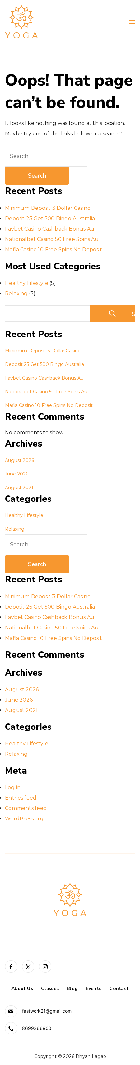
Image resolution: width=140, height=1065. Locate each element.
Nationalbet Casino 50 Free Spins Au (52, 239)
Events (93, 989)
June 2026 (16, 474)
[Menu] (132, 23)
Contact (119, 989)
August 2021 (19, 487)
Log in (13, 787)
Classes (50, 989)
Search (133, 314)
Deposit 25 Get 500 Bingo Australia (50, 218)
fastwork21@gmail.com (47, 1011)
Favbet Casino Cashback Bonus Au (49, 229)
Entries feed (20, 798)
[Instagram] (45, 966)
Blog (72, 989)
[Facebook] (11, 966)
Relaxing (16, 293)
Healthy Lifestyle (26, 283)
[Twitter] (28, 966)
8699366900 (36, 1028)
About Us (22, 989)
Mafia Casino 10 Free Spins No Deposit (53, 250)
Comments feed (26, 808)
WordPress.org (24, 819)
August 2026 (19, 460)
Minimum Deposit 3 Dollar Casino (48, 208)
